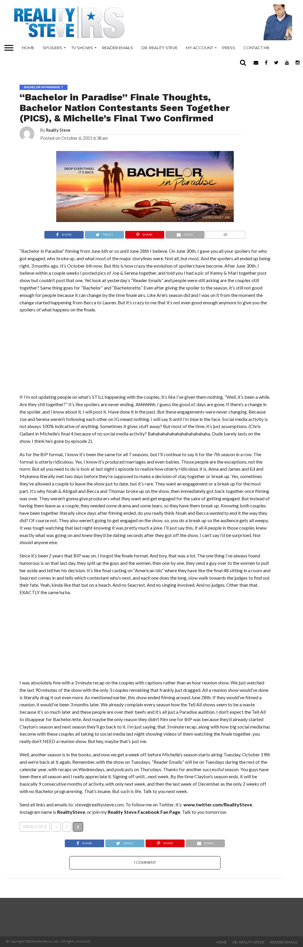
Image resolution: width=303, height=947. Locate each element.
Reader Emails (117, 47)
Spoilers (52, 47)
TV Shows (82, 47)
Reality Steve (58, 130)
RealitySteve (71, 812)
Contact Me (257, 47)
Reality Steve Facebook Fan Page (144, 812)
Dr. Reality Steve (159, 47)
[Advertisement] (64, 639)
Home (28, 47)
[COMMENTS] (225, 233)
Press (228, 47)
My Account (199, 47)
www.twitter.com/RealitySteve (217, 804)
